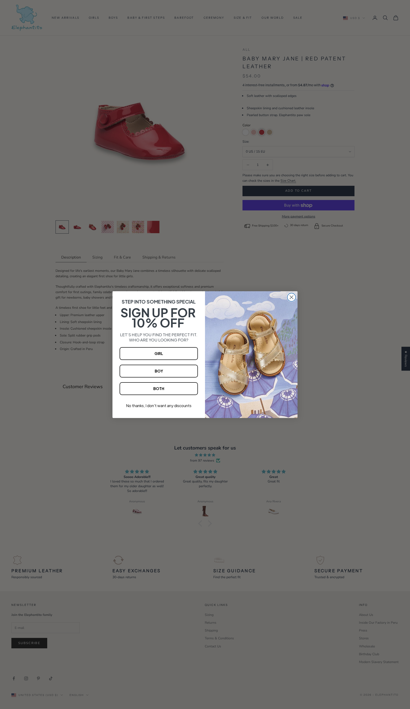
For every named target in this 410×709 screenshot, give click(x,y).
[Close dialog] (291, 297)
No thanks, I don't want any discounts (158, 405)
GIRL (158, 353)
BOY (159, 370)
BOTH (158, 388)
